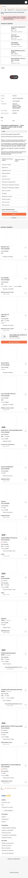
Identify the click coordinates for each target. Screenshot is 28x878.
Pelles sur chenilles (6, 190)
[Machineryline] (5, 10)
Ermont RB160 (5, 277)
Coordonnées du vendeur (7, 807)
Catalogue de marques (7, 837)
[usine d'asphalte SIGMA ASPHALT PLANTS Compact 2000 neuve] (14, 717)
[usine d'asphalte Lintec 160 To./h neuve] (14, 305)
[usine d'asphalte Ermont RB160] (14, 268)
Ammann (3, 501)
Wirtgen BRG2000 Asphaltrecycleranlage (18, 50)
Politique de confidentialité (7, 830)
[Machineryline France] (9, 2)
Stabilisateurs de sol (6, 170)
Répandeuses (5, 167)
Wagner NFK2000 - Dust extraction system (18, 58)
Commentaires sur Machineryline (9, 835)
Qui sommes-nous (6, 802)
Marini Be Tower (5, 246)
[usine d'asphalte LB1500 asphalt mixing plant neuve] (14, 643)
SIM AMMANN (14, 42)
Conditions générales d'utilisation (9, 827)
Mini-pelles (4, 193)
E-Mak (2, 576)
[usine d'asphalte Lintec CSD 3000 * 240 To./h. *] (14, 384)
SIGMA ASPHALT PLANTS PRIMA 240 (11, 764)
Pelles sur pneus (5, 205)
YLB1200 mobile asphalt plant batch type (11, 689)
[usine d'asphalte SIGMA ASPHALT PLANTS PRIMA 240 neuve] (14, 755)
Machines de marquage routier (8, 181)
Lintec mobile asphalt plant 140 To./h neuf (18, 27)
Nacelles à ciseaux (6, 199)
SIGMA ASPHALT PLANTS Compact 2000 (11, 726)
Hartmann (3, 618)
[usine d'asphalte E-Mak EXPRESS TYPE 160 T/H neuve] (14, 528)
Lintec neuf (13, 34)
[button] (26, 2)
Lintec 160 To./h (5, 314)
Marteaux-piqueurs (6, 173)
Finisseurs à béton (6, 179)
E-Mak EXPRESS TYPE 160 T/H (9, 538)
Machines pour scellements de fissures (10, 184)
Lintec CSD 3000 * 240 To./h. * (8, 393)
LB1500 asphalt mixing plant (8, 653)
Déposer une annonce (14, 342)
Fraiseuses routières (6, 164)
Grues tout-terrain (6, 202)
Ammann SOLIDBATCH (7, 466)
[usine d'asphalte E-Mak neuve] (14, 567)
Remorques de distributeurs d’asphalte (10, 187)
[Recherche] (26, 6)
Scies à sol (4, 176)
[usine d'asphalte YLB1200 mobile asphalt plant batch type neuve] (14, 680)
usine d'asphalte (16, 101)
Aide (3, 804)
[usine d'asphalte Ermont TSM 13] (14, 353)
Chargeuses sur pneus (7, 196)
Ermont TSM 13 (5, 363)
